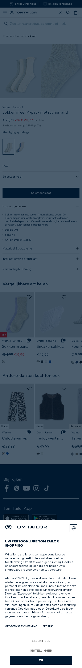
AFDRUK (47, 626)
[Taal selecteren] (73, 528)
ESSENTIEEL (41, 641)
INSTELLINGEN (41, 650)
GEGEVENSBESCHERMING (21, 626)
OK (41, 660)
